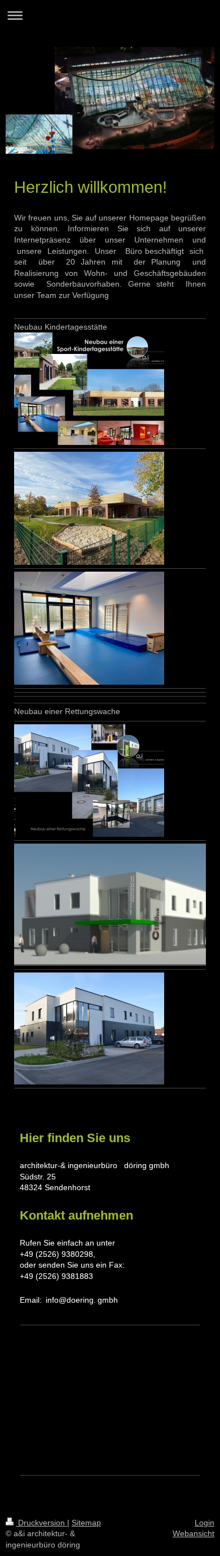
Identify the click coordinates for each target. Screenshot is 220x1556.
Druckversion (41, 1522)
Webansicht (193, 1533)
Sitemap (86, 1522)
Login (204, 1522)
